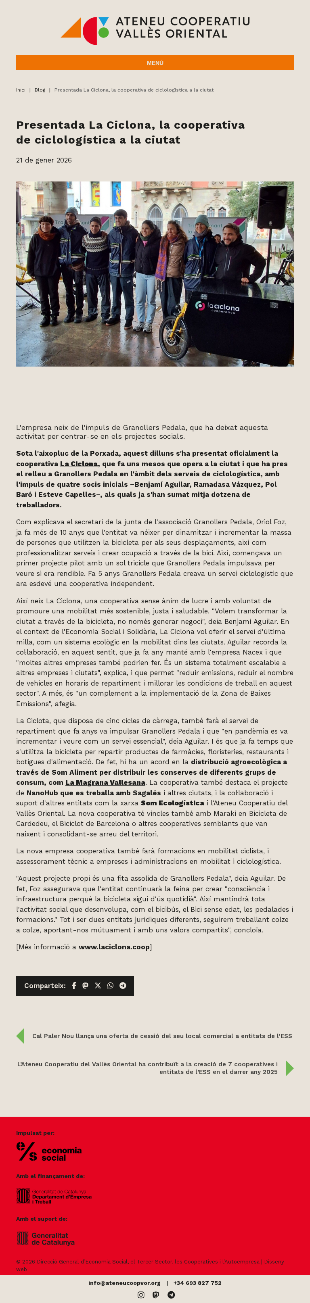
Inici (20, 90)
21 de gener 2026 (44, 160)
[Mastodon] (156, 1295)
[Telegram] (171, 1295)
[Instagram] (141, 1295)
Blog (40, 90)
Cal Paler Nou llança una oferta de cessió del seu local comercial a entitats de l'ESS (162, 1036)
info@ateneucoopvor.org (124, 1283)
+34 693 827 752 (198, 1283)
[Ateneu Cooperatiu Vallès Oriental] (155, 44)
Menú (155, 63)
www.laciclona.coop (114, 947)
